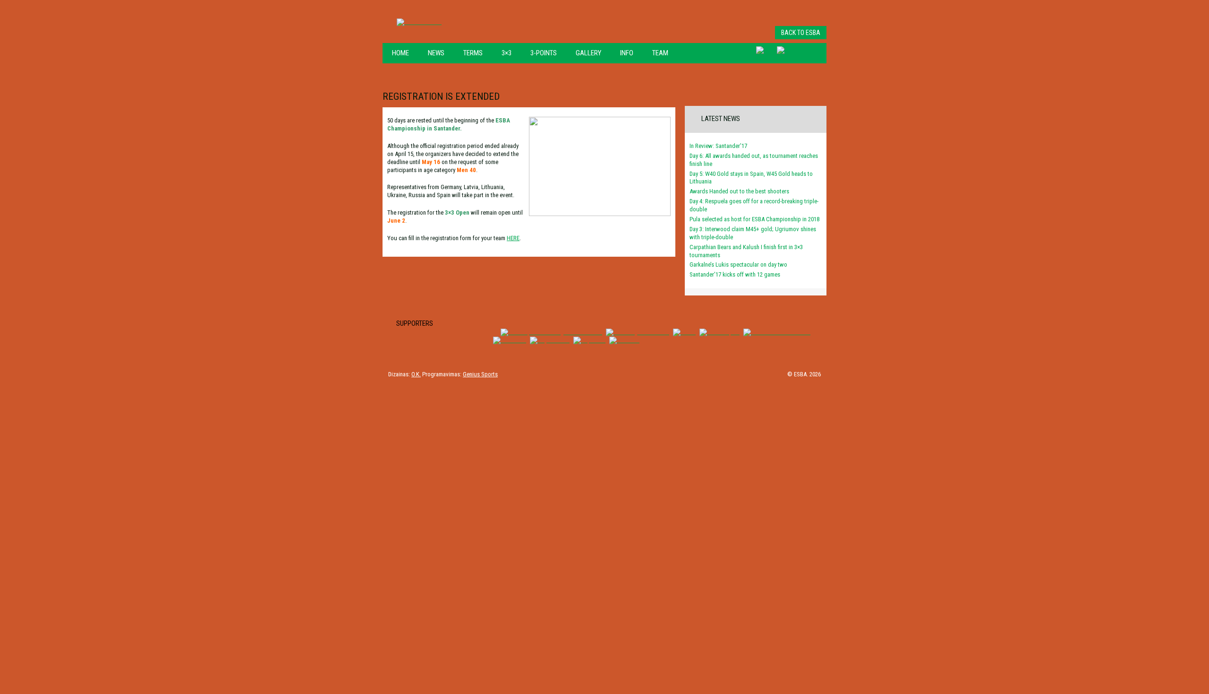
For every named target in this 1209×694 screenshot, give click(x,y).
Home (400, 53)
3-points (543, 53)
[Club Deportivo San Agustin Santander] (551, 332)
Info (626, 53)
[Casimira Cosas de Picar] (776, 332)
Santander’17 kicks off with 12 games (735, 274)
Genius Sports (480, 374)
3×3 (506, 53)
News (436, 53)
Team (660, 53)
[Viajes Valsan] (550, 340)
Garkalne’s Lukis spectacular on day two (738, 264)
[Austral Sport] (719, 332)
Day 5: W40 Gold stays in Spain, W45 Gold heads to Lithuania (751, 177)
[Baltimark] (624, 340)
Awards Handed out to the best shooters (739, 191)
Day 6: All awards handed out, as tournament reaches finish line (754, 159)
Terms (473, 53)
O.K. (416, 374)
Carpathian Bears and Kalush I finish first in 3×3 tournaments (746, 251)
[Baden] (684, 332)
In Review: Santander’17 (718, 145)
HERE (513, 238)
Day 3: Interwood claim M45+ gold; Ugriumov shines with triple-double (753, 233)
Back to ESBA (800, 32)
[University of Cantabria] (637, 332)
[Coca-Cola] (509, 340)
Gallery (588, 53)
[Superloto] (589, 340)
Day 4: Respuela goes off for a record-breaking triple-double (754, 205)
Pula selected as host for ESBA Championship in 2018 (754, 219)
